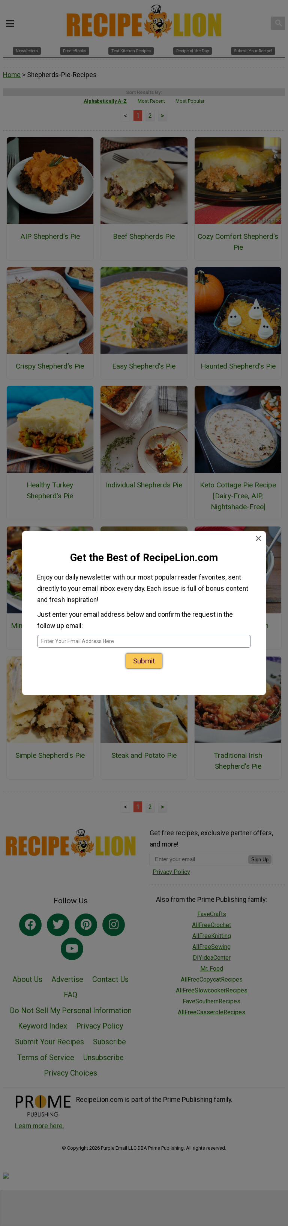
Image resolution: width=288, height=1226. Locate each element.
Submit (144, 661)
